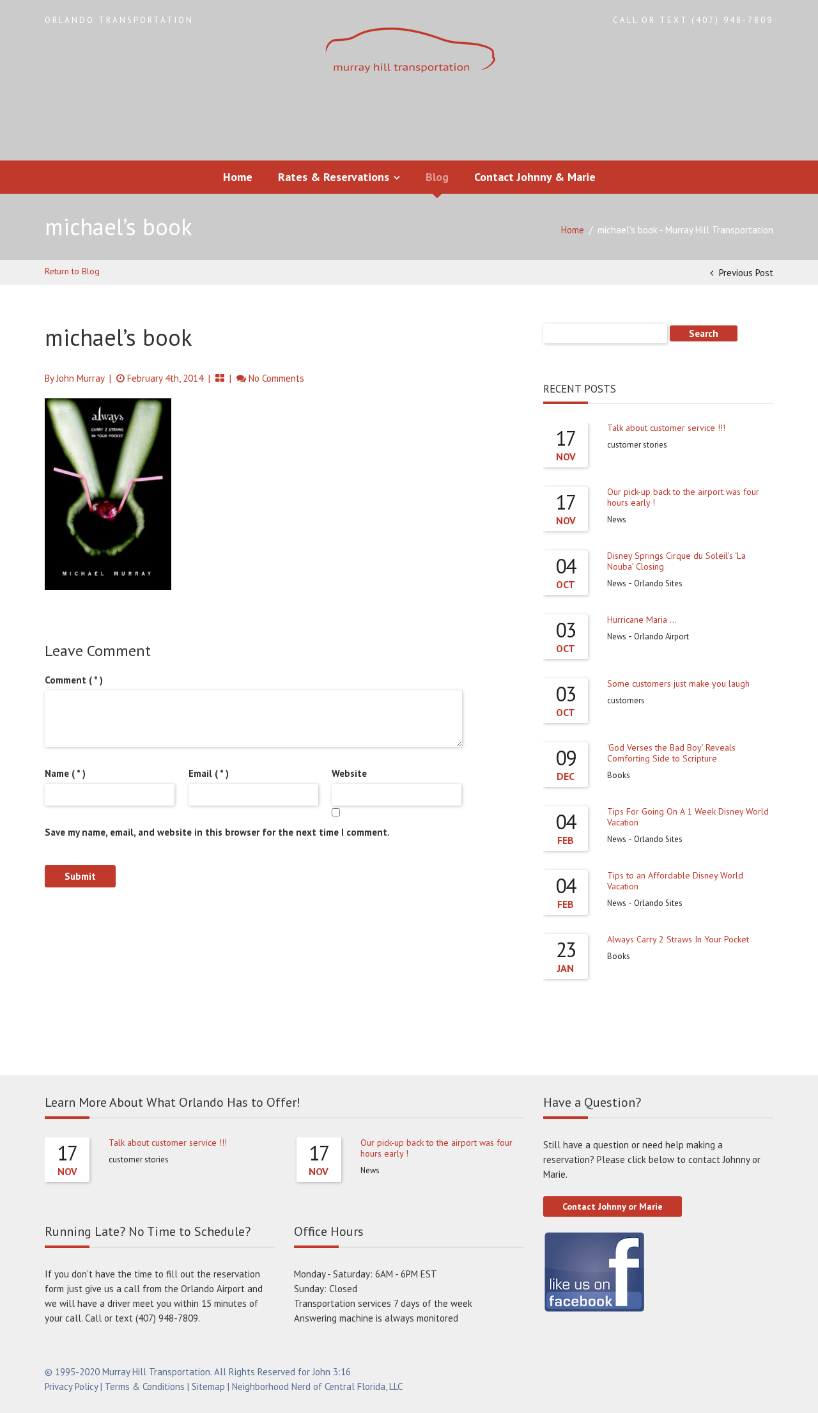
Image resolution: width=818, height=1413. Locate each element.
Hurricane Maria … (642, 619)
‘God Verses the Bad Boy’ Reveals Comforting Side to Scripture (671, 753)
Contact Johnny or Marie (612, 1206)
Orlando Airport (661, 636)
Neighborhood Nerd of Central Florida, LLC (317, 1386)
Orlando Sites (658, 583)
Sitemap (208, 1386)
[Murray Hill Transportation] (409, 51)
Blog (437, 176)
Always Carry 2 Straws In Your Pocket (678, 939)
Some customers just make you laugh (678, 683)
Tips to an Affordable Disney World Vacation (675, 881)
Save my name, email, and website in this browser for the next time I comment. (217, 832)
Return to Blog (72, 271)
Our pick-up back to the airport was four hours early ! (683, 497)
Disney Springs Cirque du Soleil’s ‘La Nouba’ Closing (676, 561)
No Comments (276, 378)
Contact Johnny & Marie (535, 176)
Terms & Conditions (145, 1386)
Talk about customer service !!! (666, 427)
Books (618, 775)
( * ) (74, 680)
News (616, 519)
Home (237, 176)
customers (626, 700)
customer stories (637, 444)
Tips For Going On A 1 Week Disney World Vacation (688, 817)
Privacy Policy (71, 1386)
